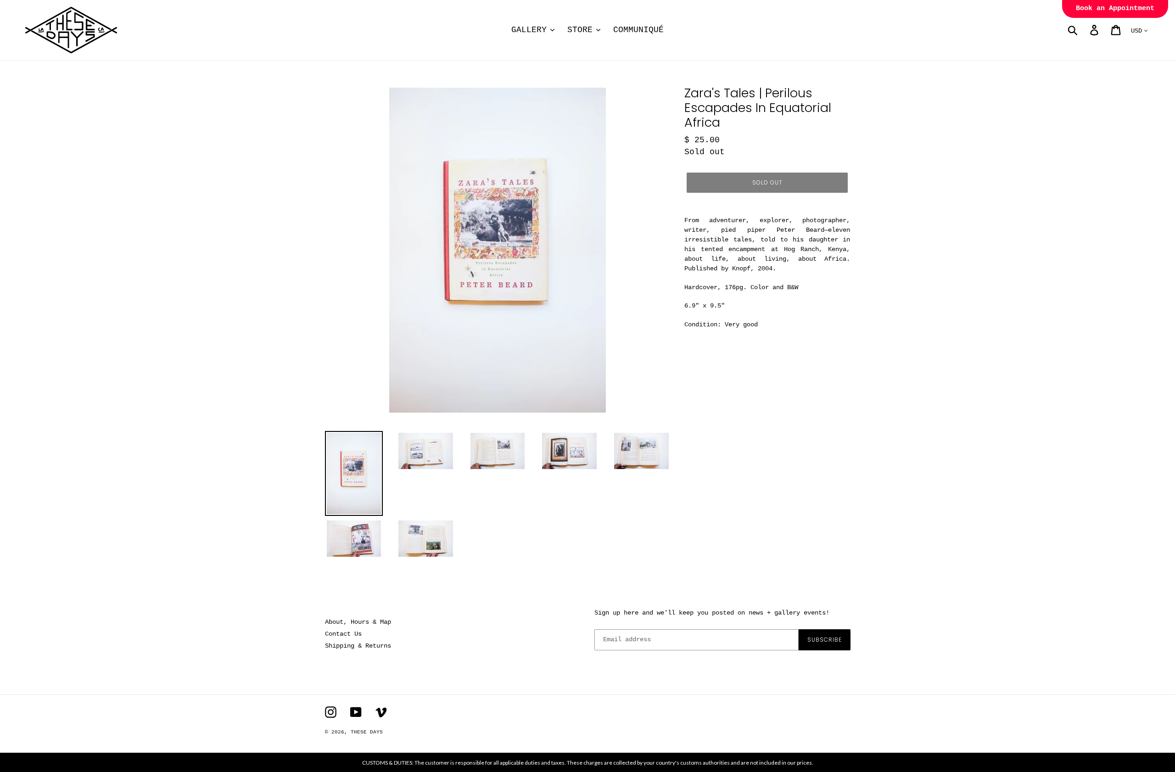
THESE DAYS (367, 732)
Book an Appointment (1115, 8)
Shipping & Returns (358, 645)
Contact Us (343, 634)
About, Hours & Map (358, 622)
